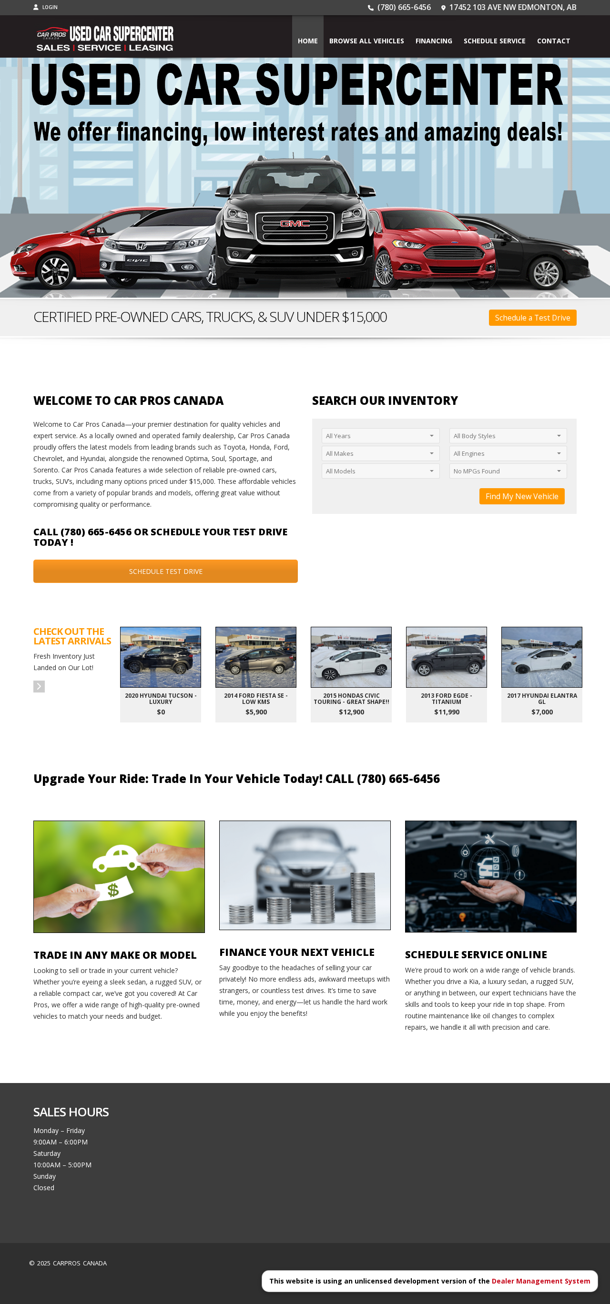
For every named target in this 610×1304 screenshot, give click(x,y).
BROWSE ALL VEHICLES (366, 40)
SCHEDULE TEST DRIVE (166, 571)
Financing (434, 40)
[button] (39, 686)
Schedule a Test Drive (532, 317)
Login (49, 7)
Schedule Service (495, 40)
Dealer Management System (541, 1280)
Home (308, 40)
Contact (553, 40)
